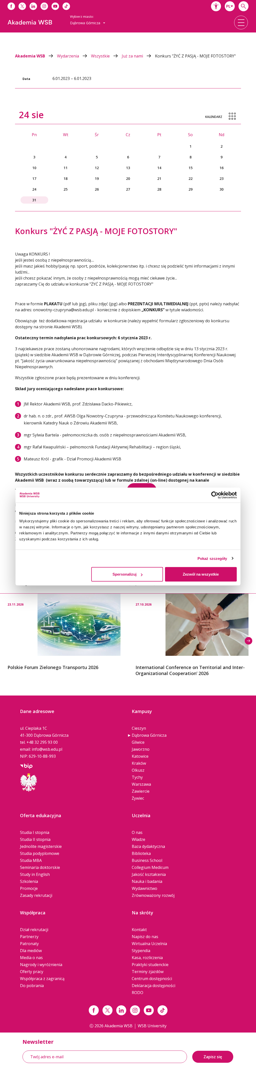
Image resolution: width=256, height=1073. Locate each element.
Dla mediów (31, 950)
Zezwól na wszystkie (201, 574)
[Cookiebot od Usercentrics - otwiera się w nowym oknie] (215, 495)
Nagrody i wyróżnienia (41, 964)
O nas (137, 832)
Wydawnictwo (144, 888)
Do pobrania (32, 985)
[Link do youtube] (55, 6)
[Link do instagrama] (44, 6)
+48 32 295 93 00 (42, 742)
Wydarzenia (68, 56)
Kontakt (139, 929)
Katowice (140, 756)
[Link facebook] (94, 1010)
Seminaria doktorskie (40, 867)
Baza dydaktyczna (148, 846)
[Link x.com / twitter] (107, 1010)
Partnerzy (29, 936)
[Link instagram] (135, 1010)
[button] (216, 6)
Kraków (139, 763)
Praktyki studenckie (150, 964)
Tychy (137, 777)
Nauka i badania (147, 881)
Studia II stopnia (35, 839)
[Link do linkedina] (33, 6)
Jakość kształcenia (149, 874)
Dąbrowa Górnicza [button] (85, 22)
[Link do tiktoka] (66, 6)
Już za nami (133, 56)
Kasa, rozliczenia (147, 957)
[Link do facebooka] (11, 6)
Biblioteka (141, 853)
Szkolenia (29, 881)
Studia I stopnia (34, 832)
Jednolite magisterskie (41, 846)
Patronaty (29, 943)
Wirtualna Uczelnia (149, 943)
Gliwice (138, 742)
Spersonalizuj (124, 574)
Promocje (29, 888)
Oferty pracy (31, 971)
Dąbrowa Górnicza (149, 735)
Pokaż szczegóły (212, 558)
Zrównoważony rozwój (153, 895)
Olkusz (138, 770)
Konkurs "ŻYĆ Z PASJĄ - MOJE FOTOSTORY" (195, 56)
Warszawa (141, 784)
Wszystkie (101, 56)
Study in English (35, 874)
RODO (137, 992)
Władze (138, 839)
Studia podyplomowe (39, 853)
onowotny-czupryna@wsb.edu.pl (63, 310)
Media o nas (31, 957)
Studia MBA (31, 860)
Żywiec (138, 798)
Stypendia (141, 950)
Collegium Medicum (150, 867)
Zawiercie (141, 791)
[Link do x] (22, 6)
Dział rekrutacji (34, 929)
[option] (64, 632)
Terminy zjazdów (148, 971)
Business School (147, 860)
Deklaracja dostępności (153, 985)
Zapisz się (213, 1057)
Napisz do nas (145, 936)
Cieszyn (139, 728)
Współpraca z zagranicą (42, 978)
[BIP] (26, 765)
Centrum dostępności (152, 978)
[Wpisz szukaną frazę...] (243, 6)
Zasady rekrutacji (36, 895)
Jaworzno (141, 749)
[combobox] (230, 6)
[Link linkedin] (121, 1010)
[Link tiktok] (163, 1010)
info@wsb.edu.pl (47, 749)
